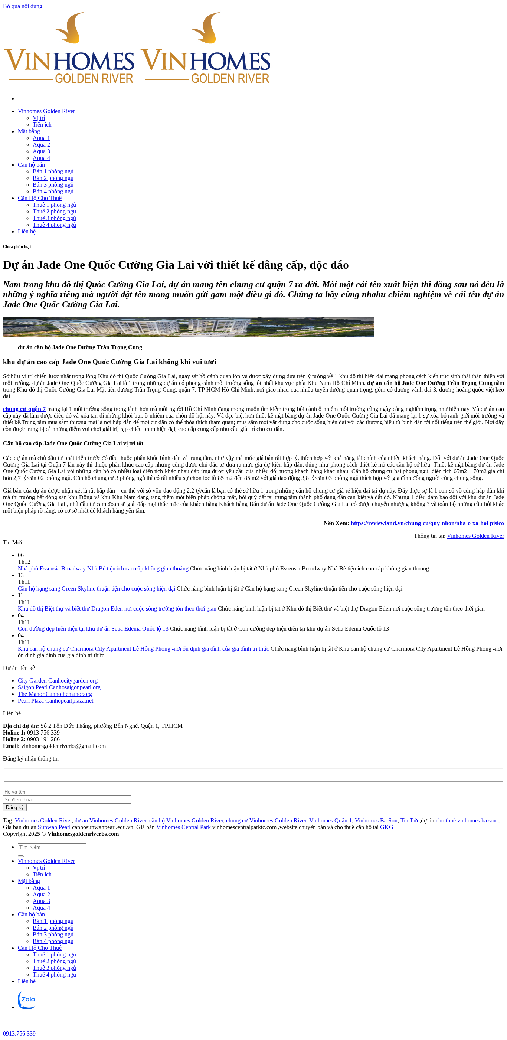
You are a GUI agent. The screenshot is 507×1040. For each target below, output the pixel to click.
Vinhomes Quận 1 (330, 820)
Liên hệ (27, 231)
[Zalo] (27, 1007)
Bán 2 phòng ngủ (53, 178)
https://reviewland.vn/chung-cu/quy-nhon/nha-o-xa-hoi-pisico (427, 523)
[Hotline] (9, 1027)
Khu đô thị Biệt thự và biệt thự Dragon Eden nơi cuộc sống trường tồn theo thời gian (117, 608)
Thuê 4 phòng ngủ (54, 225)
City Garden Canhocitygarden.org (58, 680)
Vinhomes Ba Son (376, 820)
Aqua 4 (41, 158)
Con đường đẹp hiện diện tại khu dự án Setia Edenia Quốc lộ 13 (93, 628)
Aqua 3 (41, 151)
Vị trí (39, 118)
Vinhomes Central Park (183, 827)
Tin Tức (409, 820)
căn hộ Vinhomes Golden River (186, 820)
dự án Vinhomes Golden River (110, 820)
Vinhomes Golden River (46, 111)
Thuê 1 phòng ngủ (54, 205)
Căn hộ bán (31, 164)
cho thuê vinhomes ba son (466, 820)
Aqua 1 (41, 138)
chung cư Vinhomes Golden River (266, 820)
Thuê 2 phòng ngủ (54, 211)
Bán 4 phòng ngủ (53, 191)
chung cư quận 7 (24, 409)
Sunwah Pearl (54, 827)
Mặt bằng (29, 131)
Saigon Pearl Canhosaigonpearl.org (59, 687)
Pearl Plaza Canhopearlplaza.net (55, 700)
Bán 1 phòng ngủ (53, 171)
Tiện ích (42, 124)
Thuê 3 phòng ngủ (54, 218)
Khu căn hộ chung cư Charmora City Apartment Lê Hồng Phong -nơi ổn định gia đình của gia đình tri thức (143, 648)
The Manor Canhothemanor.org (55, 694)
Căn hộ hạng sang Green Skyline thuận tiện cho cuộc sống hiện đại (96, 588)
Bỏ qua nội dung (22, 6)
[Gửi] (21, 856)
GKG (386, 827)
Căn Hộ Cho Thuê (40, 198)
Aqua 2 (41, 144)
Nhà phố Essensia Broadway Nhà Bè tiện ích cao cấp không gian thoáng (103, 568)
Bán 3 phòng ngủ (53, 184)
